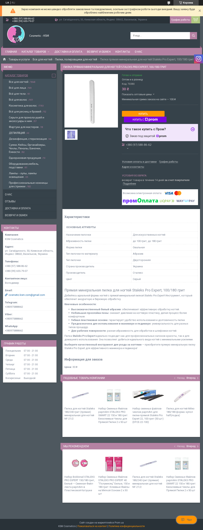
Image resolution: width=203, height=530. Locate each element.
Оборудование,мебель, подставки (24, 165)
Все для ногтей (42, 59)
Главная (11, 51)
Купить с (138, 119)
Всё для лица (17, 87)
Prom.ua (119, 522)
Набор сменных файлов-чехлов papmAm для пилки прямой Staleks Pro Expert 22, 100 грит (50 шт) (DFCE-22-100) (148, 415)
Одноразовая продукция (25, 157)
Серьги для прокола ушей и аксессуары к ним (26, 119)
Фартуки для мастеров (24, 126)
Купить (143, 113)
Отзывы (10, 201)
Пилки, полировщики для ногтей (76, 59)
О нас (138, 51)
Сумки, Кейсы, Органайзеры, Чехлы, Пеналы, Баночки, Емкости (27, 148)
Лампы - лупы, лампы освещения (23, 174)
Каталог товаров (34, 51)
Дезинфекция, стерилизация (28, 138)
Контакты (122, 51)
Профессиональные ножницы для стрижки (28, 184)
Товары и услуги (19, 59)
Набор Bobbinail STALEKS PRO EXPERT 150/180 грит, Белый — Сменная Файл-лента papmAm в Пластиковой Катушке (79, 483)
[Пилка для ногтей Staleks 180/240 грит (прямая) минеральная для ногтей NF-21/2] (80, 395)
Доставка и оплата (68, 51)
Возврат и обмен (99, 51)
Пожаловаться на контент (92, 526)
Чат (189, 519)
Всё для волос (18, 99)
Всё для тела (17, 93)
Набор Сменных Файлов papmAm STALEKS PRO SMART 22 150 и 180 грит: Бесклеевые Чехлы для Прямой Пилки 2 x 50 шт (113, 415)
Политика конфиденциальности (127, 526)
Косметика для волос (23, 105)
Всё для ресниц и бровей (25, 111)
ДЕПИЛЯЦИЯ (17, 132)
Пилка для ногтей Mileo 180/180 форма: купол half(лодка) (180, 412)
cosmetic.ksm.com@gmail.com (27, 294)
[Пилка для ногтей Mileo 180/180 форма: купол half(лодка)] (182, 395)
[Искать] (193, 35)
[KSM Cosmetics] (16, 35)
